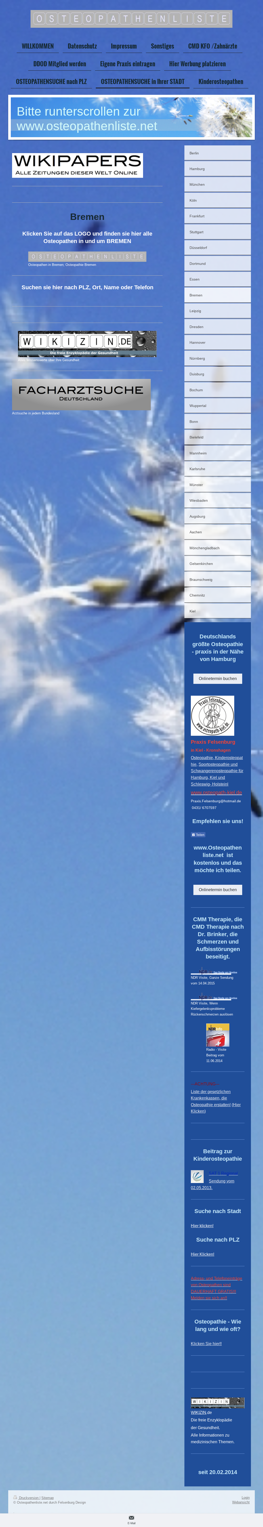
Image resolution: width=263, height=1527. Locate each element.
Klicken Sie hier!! (206, 1344)
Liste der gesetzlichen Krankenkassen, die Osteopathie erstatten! (211, 1098)
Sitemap (47, 1498)
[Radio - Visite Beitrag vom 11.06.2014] (217, 1035)
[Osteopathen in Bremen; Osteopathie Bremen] (87, 257)
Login (246, 1498)
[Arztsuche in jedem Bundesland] (81, 394)
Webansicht (241, 1502)
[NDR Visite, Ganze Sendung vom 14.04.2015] (214, 971)
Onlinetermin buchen (218, 678)
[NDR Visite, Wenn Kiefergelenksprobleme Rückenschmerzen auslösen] (214, 996)
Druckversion (29, 1498)
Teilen (199, 835)
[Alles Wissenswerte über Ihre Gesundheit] (87, 344)
